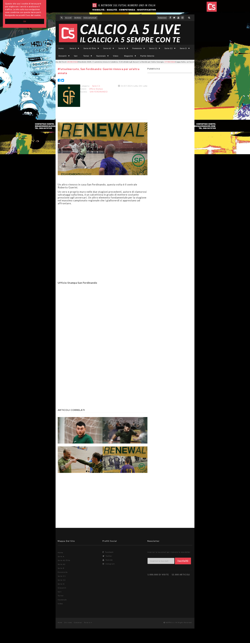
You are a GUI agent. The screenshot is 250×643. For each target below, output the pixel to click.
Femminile (137, 48)
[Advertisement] (102, 319)
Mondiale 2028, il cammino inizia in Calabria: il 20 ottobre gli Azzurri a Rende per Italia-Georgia (98, 62)
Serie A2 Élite (89, 48)
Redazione (162, 18)
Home (61, 48)
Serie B (121, 48)
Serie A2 (107, 48)
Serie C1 (153, 48)
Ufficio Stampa (96, 89)
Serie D (183, 48)
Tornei (86, 56)
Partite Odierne (147, 56)
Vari (76, 56)
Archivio (77, 18)
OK (24, 21)
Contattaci (78, 622)
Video (115, 56)
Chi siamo (68, 622)
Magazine (128, 56)
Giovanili (62, 56)
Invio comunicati (90, 18)
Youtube (109, 560)
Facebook (108, 552)
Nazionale (101, 56)
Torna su (87, 622)
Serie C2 (168, 48)
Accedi (68, 18)
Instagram (110, 564)
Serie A (73, 48)
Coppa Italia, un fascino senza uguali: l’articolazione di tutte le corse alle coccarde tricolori (193, 62)
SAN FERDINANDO (99, 92)
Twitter (108, 556)
